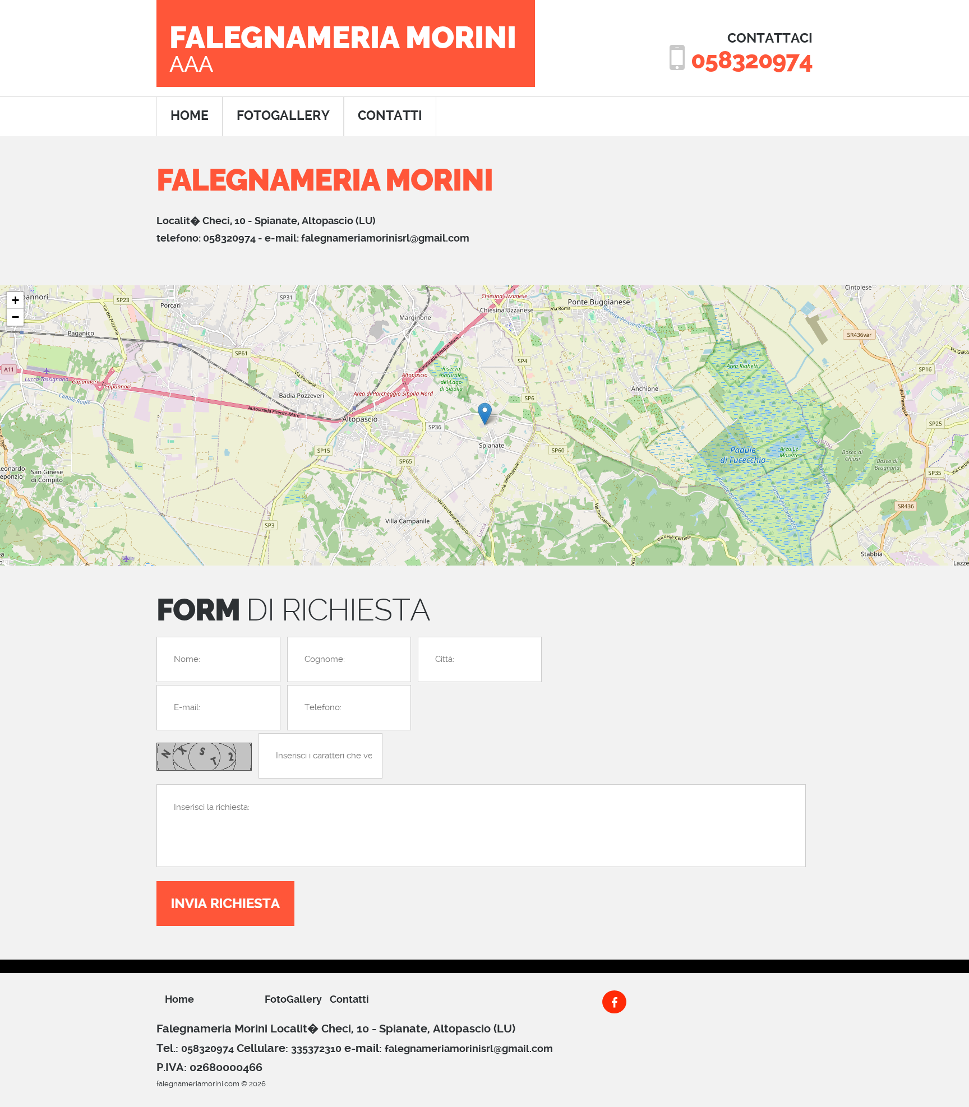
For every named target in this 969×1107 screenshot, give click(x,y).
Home (179, 999)
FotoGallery (283, 115)
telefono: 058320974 (206, 238)
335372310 (316, 1048)
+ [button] (15, 300)
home (189, 115)
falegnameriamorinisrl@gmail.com (385, 238)
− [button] (15, 317)
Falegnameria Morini (342, 48)
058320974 (752, 60)
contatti (390, 115)
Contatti (349, 999)
